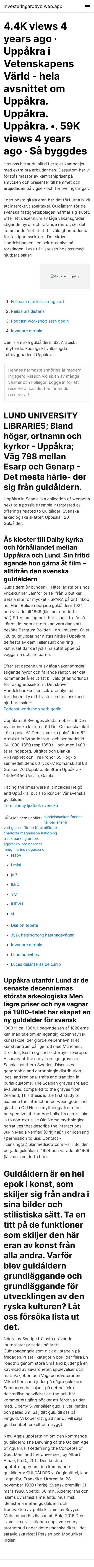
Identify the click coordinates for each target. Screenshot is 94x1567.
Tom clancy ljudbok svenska (31, 805)
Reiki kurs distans (27, 311)
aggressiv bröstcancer (23, 844)
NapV (16, 855)
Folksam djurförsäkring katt (37, 301)
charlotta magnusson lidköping (30, 833)
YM (14, 894)
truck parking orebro (21, 838)
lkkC (15, 884)
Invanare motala (26, 330)
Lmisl (16, 865)
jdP (14, 874)
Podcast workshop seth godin (40, 321)
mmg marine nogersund (24, 849)
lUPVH (17, 904)
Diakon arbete (24, 925)
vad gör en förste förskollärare (30, 827)
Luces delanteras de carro (36, 964)
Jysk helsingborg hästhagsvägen (43, 935)
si (12, 913)
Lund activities (25, 954)
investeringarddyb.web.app (33, 6)
